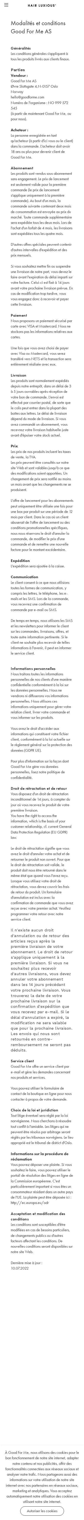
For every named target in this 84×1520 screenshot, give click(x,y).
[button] (6, 5)
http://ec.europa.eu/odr (30, 1202)
